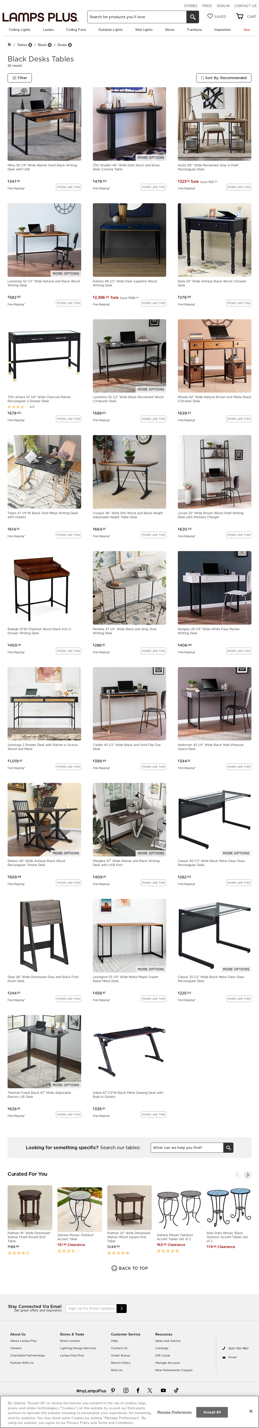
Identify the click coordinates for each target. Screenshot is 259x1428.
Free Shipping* (16, 188)
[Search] (192, 17)
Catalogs (161, 1348)
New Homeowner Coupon (173, 1370)
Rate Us (116, 1370)
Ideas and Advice (168, 1341)
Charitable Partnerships (27, 1355)
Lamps (48, 29)
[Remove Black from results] (50, 45)
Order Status (120, 1355)
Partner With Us (22, 1363)
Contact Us (245, 6)
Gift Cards (162, 1355)
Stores (190, 6)
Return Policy (121, 1363)
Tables (22, 44)
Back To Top (133, 1268)
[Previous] (237, 1175)
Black (42, 44)
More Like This (68, 187)
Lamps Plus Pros (72, 1355)
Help (114, 1341)
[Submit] (122, 1308)
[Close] (250, 1411)
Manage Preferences (174, 1412)
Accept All (212, 1412)
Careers (16, 1348)
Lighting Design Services (78, 1348)
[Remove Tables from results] (30, 45)
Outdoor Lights (110, 29)
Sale (247, 29)
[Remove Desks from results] (70, 45)
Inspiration (222, 29)
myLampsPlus (92, 1391)
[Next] (247, 1175)
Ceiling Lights (19, 29)
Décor (170, 29)
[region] (129, 1412)
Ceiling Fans (76, 29)
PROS (207, 6)
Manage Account (167, 1363)
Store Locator (70, 1341)
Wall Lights (144, 29)
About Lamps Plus (23, 1341)
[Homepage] (9, 45)
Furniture (194, 29)
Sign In (223, 6)
